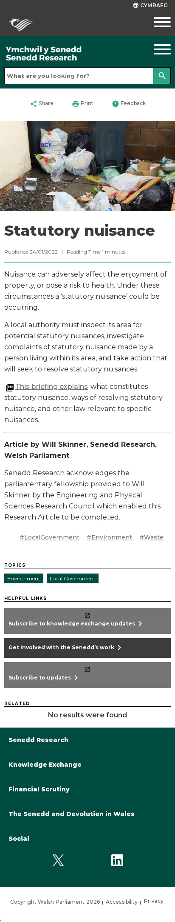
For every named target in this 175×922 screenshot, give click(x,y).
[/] (65, 53)
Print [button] (82, 104)
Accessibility (122, 902)
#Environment (109, 537)
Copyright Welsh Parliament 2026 (55, 902)
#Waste (151, 537)
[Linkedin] (117, 860)
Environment (23, 578)
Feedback (129, 104)
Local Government (73, 578)
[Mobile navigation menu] (153, 22)
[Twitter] (58, 860)
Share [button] (42, 104)
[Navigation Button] (153, 49)
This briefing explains (51, 387)
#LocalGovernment (49, 537)
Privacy (154, 901)
